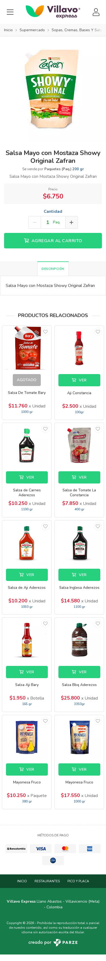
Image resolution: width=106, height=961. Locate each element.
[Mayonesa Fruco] (26, 737)
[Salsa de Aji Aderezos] (26, 542)
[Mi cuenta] (96, 12)
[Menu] (10, 12)
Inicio (22, 881)
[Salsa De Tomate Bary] (26, 348)
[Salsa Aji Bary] (26, 640)
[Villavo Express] (53, 12)
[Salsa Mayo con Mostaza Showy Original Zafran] (53, 89)
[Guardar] (45, 332)
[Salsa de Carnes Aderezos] (26, 445)
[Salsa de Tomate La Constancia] (79, 445)
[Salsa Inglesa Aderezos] (79, 542)
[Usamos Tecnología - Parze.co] (53, 942)
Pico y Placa (78, 881)
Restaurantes (47, 881)
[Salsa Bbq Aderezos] (79, 640)
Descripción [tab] (53, 269)
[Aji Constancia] (79, 348)
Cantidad (53, 211)
